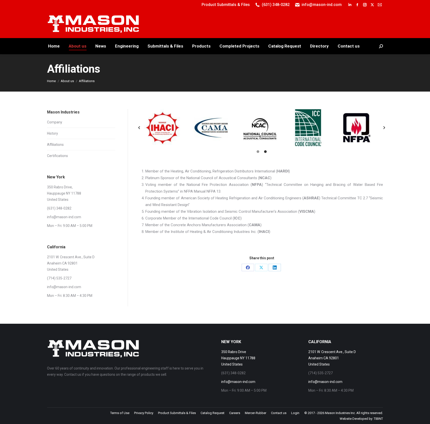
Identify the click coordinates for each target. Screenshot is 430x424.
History (52, 133)
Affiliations (55, 145)
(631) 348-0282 (276, 4)
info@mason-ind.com (322, 4)
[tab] (258, 151)
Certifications (57, 156)
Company (54, 122)
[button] (139, 127)
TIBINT (378, 419)
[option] (164, 127)
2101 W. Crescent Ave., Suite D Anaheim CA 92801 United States (332, 358)
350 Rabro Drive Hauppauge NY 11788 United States (238, 358)
